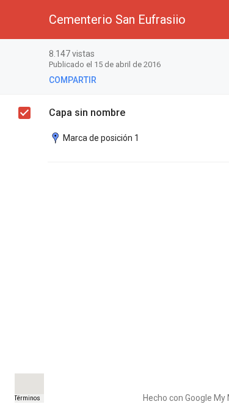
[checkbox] (24, 113)
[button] (19, 19)
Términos (27, 398)
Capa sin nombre (87, 112)
